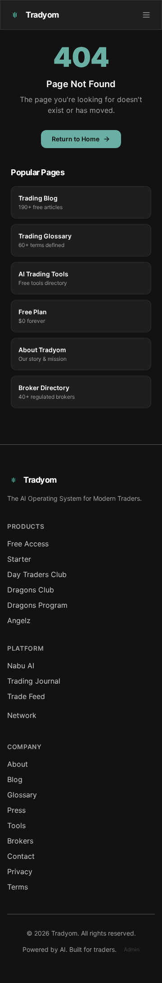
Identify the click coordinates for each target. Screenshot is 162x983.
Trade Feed (26, 696)
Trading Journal (33, 680)
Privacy (19, 871)
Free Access (28, 543)
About (17, 764)
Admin (132, 949)
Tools (16, 825)
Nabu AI (20, 665)
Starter (19, 559)
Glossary (22, 794)
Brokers (20, 840)
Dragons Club (30, 589)
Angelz (19, 620)
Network (21, 715)
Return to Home (75, 139)
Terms (17, 886)
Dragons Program (37, 605)
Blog (14, 779)
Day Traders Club (37, 574)
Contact (21, 856)
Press (16, 810)
